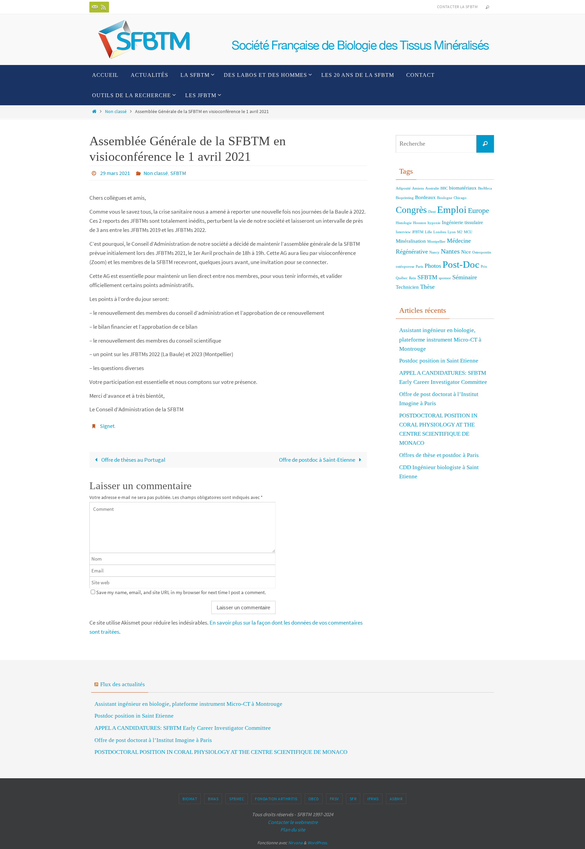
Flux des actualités (122, 684)
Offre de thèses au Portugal (132, 459)
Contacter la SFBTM (457, 6)
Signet (107, 425)
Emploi (452, 209)
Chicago (460, 198)
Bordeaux (425, 197)
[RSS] (103, 7)
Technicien (407, 287)
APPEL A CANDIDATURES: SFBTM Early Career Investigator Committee (182, 728)
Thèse (427, 286)
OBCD (313, 798)
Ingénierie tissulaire (462, 222)
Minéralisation (411, 241)
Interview (403, 232)
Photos (433, 265)
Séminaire (464, 277)
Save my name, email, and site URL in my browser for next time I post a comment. (181, 592)
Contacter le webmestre (293, 822)
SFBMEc (236, 798)
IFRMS (373, 798)
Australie (432, 188)
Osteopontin (481, 252)
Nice (466, 252)
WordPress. (317, 843)
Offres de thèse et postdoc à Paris (439, 455)
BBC (444, 188)
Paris (419, 266)
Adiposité (403, 188)
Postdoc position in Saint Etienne (438, 360)
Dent (432, 212)
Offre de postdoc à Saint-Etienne (317, 459)
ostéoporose (405, 266)
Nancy (434, 252)
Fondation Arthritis (276, 798)
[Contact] (94, 7)
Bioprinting (405, 198)
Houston (419, 223)
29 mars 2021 (115, 173)
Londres (439, 232)
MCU (468, 232)
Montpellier (436, 241)
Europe (478, 210)
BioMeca (485, 188)
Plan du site (292, 829)
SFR (353, 798)
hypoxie (434, 223)
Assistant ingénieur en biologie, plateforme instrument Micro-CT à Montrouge (440, 339)
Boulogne (444, 198)
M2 (459, 232)
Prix (484, 266)
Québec (402, 278)
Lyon (452, 232)
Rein (412, 278)
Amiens (418, 188)
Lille (428, 232)
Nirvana (295, 843)
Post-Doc (460, 264)
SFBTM (178, 173)
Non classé (116, 111)
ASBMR (396, 798)
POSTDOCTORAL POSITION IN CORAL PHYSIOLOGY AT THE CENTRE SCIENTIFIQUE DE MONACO (220, 752)
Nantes (450, 251)
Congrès (411, 210)
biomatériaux (463, 188)
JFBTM (418, 232)
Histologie (404, 223)
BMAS (213, 798)
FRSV (334, 798)
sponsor (445, 278)
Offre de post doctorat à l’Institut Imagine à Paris (153, 740)
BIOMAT (189, 798)
